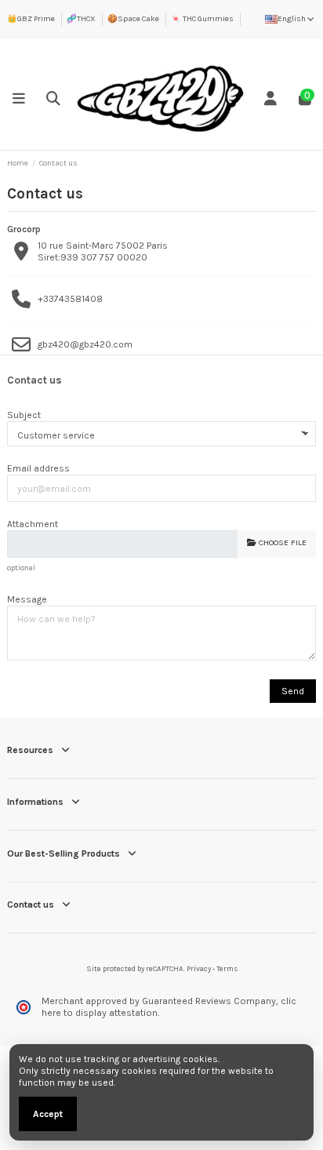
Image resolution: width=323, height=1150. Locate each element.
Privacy (199, 968)
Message (27, 599)
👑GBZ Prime (31, 19)
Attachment (32, 524)
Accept (48, 1113)
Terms (227, 968)
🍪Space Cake (133, 19)
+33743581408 (70, 298)
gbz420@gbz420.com (85, 344)
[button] (19, 99)
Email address (38, 468)
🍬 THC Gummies (202, 19)
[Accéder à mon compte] (270, 99)
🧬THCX (81, 19)
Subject (24, 414)
